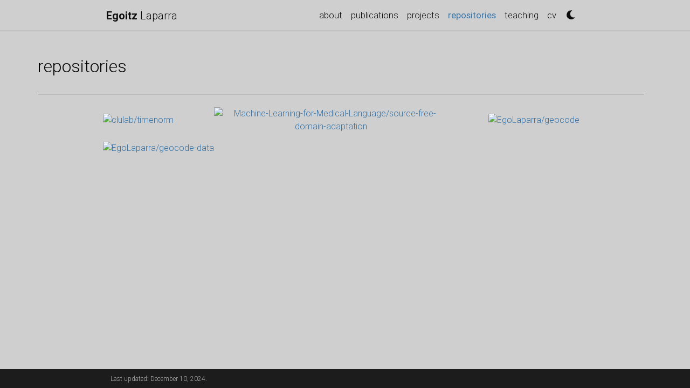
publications (374, 15)
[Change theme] (568, 12)
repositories (474, 14)
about (330, 15)
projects (423, 15)
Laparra (141, 15)
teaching (522, 15)
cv (551, 15)
